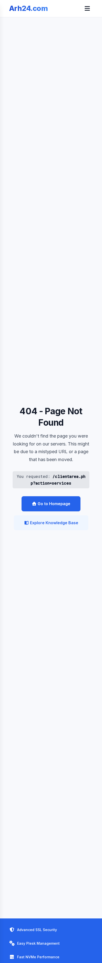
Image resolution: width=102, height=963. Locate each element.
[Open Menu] (87, 8)
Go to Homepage (53, 503)
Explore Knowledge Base (53, 522)
